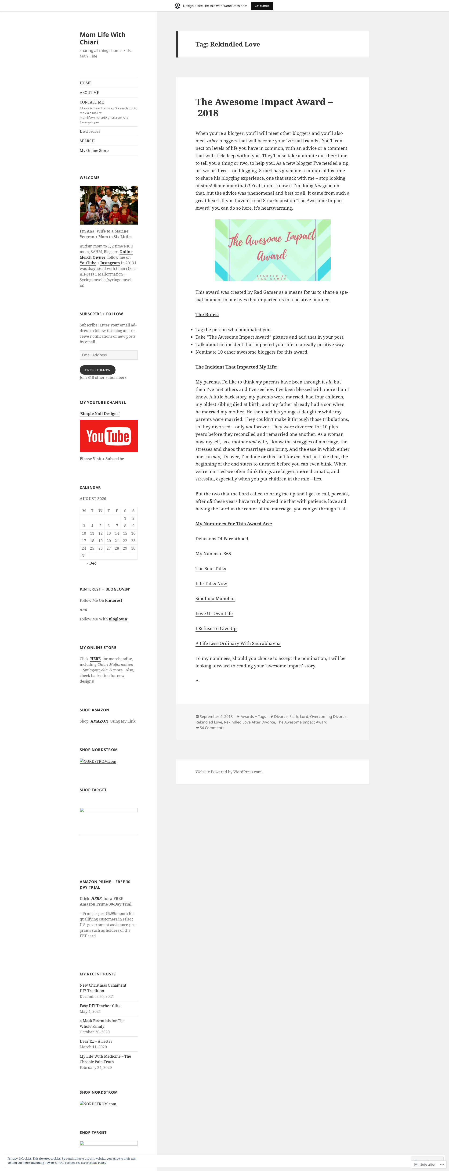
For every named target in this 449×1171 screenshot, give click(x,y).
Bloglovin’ (118, 619)
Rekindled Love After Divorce (249, 722)
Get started (262, 5)
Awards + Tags (253, 716)
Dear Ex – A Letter (96, 1041)
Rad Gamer (266, 292)
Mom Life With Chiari (103, 38)
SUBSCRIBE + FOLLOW (101, 313)
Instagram (110, 262)
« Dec (91, 563)
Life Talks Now (211, 583)
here (247, 208)
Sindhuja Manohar (215, 598)
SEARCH (87, 140)
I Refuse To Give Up (216, 628)
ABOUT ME (89, 92)
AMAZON (99, 721)
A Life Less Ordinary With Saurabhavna (238, 643)
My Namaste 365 (213, 554)
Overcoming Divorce (328, 716)
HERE (95, 658)
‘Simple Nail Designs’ (99, 413)
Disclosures (90, 131)
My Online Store (94, 150)
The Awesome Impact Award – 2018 (264, 107)
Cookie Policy (97, 1163)
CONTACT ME (108, 112)
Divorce (281, 716)
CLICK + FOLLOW (97, 370)
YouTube (88, 262)
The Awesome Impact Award (302, 722)
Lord (304, 716)
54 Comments (212, 727)
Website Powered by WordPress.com (228, 771)
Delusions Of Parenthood (222, 539)
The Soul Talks (211, 569)
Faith (294, 716)
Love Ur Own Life (214, 613)
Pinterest (113, 600)
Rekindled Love (209, 722)
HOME (85, 83)
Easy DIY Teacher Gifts (100, 1005)
